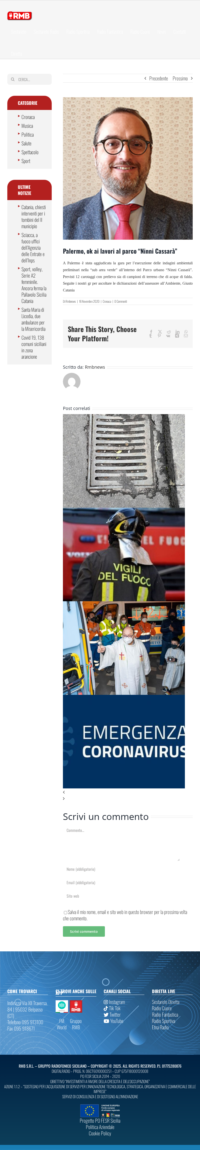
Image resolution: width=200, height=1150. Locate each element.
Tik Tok (114, 1008)
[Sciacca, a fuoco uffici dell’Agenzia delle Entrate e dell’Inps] (124, 511)
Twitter (115, 1014)
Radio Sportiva (163, 1020)
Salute (26, 143)
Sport (25, 161)
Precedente (158, 78)
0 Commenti (120, 301)
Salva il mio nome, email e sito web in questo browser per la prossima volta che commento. (125, 915)
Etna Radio (160, 1027)
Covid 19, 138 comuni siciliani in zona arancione (33, 347)
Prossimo (180, 78)
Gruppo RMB (76, 1024)
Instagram (116, 1001)
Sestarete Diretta (165, 1001)
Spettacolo (30, 152)
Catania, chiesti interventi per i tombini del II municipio (33, 216)
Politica (27, 134)
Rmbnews (71, 301)
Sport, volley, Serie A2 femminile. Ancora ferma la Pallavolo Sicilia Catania (33, 284)
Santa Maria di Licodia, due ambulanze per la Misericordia (33, 319)
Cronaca (107, 301)
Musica (27, 125)
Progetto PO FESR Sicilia (100, 1120)
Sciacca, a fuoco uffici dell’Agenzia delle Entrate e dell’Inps (33, 247)
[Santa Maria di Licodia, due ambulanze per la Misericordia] (124, 604)
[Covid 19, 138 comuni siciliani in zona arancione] (124, 698)
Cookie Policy (100, 1133)
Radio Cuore (162, 1008)
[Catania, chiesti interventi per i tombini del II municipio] (124, 417)
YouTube (116, 1020)
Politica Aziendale (100, 1126)
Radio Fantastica (165, 1014)
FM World (62, 1024)
